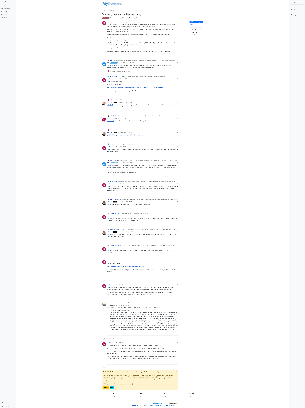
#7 (177, 146)
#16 (177, 303)
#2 (177, 62)
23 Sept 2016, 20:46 (121, 184)
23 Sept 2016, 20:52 (127, 201)
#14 (177, 261)
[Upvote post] (170, 55)
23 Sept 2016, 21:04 (127, 232)
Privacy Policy (159, 405)
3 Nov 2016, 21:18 (120, 284)
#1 (177, 22)
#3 (177, 79)
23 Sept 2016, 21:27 (121, 261)
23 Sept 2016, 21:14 (120, 248)
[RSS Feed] (136, 18)
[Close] (176, 372)
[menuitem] (297, 2)
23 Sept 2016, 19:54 (127, 102)
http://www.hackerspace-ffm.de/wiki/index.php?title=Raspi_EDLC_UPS (128, 266)
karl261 (109, 22)
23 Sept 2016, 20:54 (121, 216)
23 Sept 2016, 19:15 (127, 62)
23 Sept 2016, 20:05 (127, 132)
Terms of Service (169, 405)
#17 (177, 342)
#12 (177, 232)
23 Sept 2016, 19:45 (121, 79)
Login (111, 387)
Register (106, 387)
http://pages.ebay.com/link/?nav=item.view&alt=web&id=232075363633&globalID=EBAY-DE (135, 87)
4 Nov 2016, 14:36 (122, 303)
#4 (177, 102)
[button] (8, 403)
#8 (177, 162)
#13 (177, 248)
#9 (177, 184)
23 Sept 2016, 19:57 (121, 118)
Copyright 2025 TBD (136, 405)
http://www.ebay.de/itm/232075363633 (125, 135)
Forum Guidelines (148, 405)
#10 (177, 201)
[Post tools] (176, 55)
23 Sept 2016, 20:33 (128, 162)
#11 (177, 216)
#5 (177, 118)
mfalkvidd (109, 102)
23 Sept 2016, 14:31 (120, 22)
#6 (177, 132)
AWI (108, 62)
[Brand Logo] (112, 4)
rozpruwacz (110, 303)
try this (115, 65)
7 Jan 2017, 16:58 (120, 342)
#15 (177, 284)
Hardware (106, 17)
